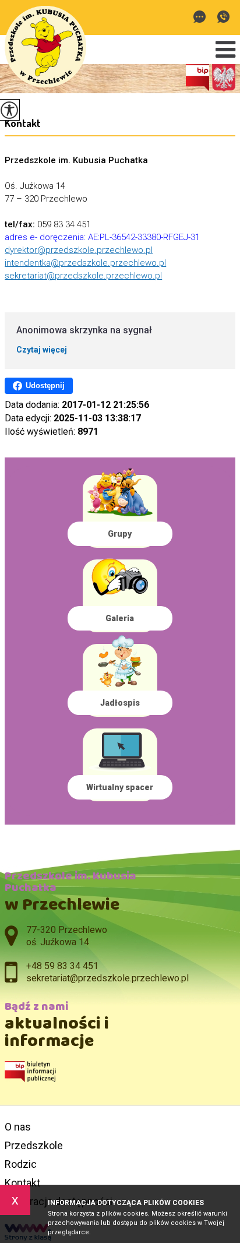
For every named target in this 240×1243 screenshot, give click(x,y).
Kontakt (23, 123)
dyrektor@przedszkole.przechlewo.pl (79, 250)
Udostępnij (45, 385)
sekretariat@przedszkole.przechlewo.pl (202, 17)
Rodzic (21, 1164)
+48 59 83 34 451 (223, 17)
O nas (18, 1127)
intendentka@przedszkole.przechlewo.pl (85, 263)
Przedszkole (34, 1145)
